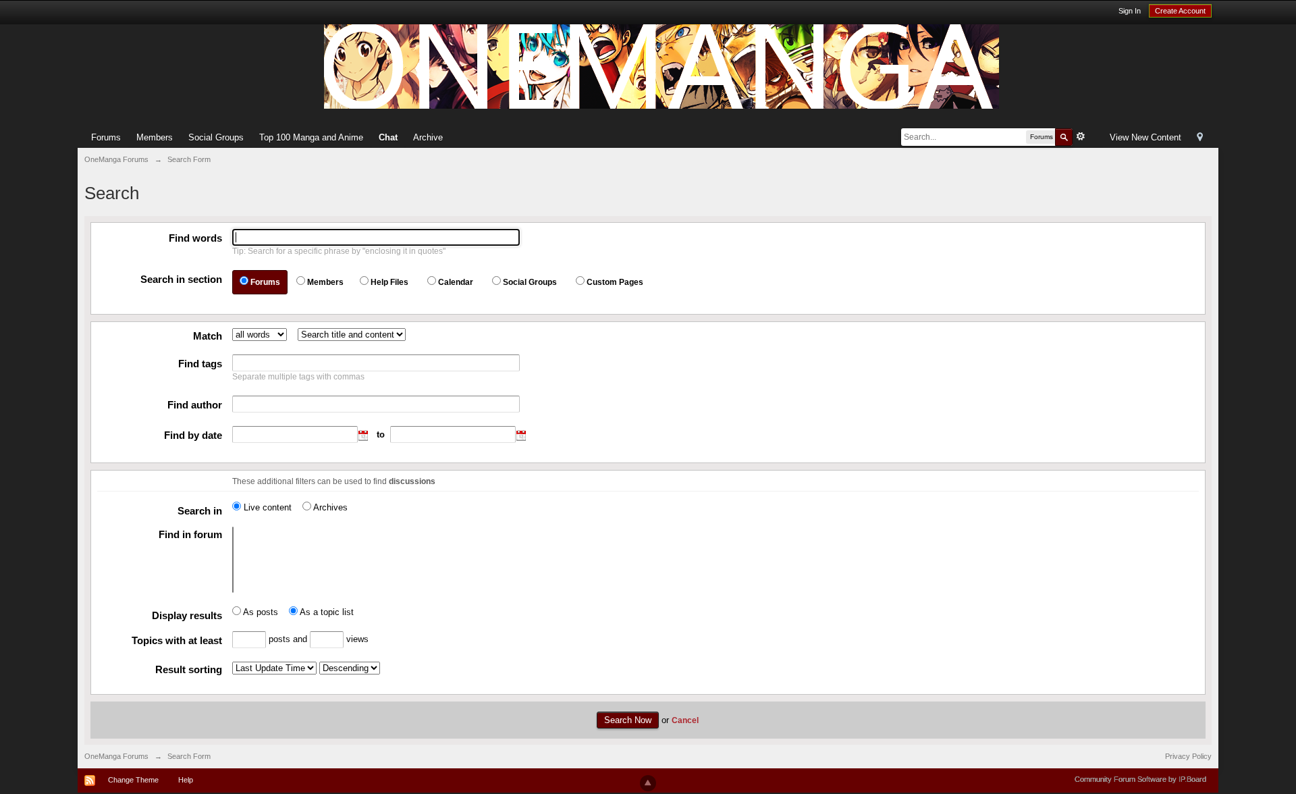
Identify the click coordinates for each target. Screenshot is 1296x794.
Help (185, 780)
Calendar (455, 282)
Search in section (181, 279)
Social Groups (216, 137)
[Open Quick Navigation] (1200, 138)
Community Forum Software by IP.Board (1140, 779)
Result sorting (188, 669)
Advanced (1080, 136)
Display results (187, 615)
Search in (200, 511)
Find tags (200, 363)
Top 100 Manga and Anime (311, 137)
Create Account (1180, 11)
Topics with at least (177, 640)
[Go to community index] (661, 66)
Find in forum (190, 534)
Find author (194, 405)
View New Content (1145, 137)
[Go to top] (648, 783)
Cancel (685, 720)
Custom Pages (615, 282)
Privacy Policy (1188, 756)
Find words (195, 238)
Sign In (1129, 11)
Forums (106, 137)
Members (154, 137)
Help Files (389, 282)
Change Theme (133, 780)
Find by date (193, 435)
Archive (428, 137)
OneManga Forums (116, 756)
